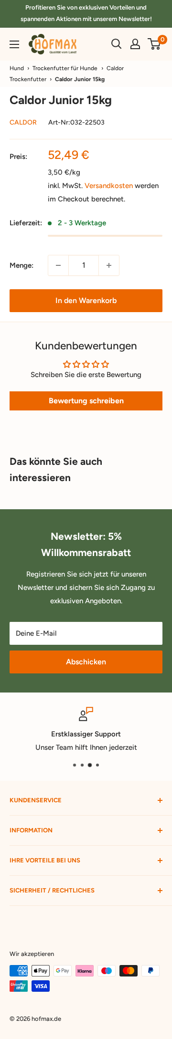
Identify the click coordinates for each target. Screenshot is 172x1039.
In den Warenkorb (86, 300)
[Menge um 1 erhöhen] (109, 265)
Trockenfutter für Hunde (64, 68)
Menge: (21, 265)
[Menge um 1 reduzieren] (58, 265)
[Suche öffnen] (116, 44)
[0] (155, 44)
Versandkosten (109, 185)
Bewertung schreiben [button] (86, 400)
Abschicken (86, 661)
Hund (17, 68)
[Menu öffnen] (14, 44)
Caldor (23, 122)
